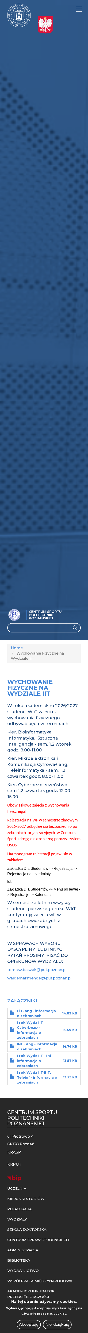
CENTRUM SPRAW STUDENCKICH (38, 1240)
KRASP (14, 1152)
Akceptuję (28, 1324)
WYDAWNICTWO (23, 1270)
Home (17, 648)
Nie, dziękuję (57, 1324)
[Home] (19, 15)
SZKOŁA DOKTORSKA (26, 1229)
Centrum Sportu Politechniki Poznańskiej (45, 615)
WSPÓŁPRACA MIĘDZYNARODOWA (39, 1281)
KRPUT (14, 1164)
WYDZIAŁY (17, 1219)
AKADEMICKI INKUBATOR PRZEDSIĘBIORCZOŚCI (30, 1294)
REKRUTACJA (19, 1209)
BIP (14, 1178)
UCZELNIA (16, 1188)
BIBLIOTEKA (18, 1260)
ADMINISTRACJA (22, 1250)
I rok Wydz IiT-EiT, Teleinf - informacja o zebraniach (37, 1077)
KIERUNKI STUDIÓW (26, 1198)
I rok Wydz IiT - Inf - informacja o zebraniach (35, 1060)
